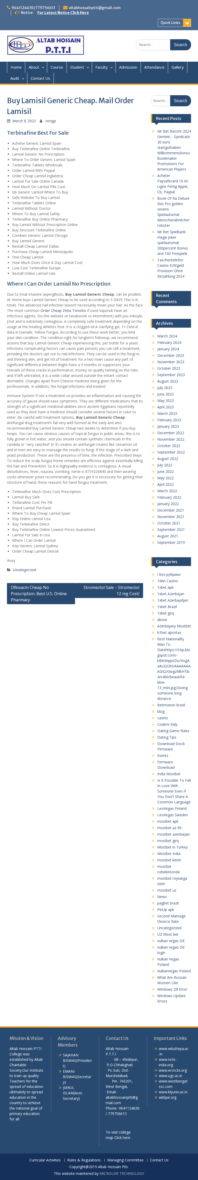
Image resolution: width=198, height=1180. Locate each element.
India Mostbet (168, 773)
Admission (128, 67)
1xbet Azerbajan (170, 593)
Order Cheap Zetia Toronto (63, 310)
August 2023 (167, 381)
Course (57, 67)
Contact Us (40, 78)
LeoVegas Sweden (172, 814)
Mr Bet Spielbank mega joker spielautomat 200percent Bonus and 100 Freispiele (172, 242)
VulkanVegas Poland (174, 970)
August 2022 (167, 458)
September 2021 (171, 529)
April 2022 (165, 484)
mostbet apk (167, 821)
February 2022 (169, 497)
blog (160, 711)
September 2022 (171, 452)
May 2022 (165, 477)
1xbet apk (165, 587)
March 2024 (167, 336)
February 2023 (169, 419)
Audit (14, 78)
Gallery (177, 67)
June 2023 (165, 394)
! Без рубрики (168, 574)
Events (162, 755)
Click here (122, 1137)
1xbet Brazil (167, 606)
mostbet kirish (169, 860)
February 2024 (169, 342)
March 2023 (167, 413)
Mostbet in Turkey (172, 847)
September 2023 (171, 374)
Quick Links (170, 22)
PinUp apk (165, 909)
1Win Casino (167, 580)
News (162, 896)
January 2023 (168, 426)
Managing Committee (125, 1160)
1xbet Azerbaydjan (172, 600)
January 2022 (168, 503)
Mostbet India (168, 853)
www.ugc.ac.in (170, 1075)
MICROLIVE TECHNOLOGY (122, 1173)
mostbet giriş (168, 840)
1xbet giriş (165, 613)
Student (77, 67)
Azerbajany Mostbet (174, 626)
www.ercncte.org (173, 1070)
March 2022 (167, 490)
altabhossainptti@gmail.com (95, 7)
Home (16, 67)
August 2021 (167, 536)
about (162, 619)
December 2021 (170, 510)
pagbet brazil (168, 903)
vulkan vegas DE (171, 940)
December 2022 (170, 432)
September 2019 (171, 542)
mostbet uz (166, 890)
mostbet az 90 (169, 827)
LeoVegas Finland (172, 808)
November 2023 (170, 361)
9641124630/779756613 (33, 7)
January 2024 (168, 348)
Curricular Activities (45, 1160)
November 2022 (170, 439)
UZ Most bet (167, 934)
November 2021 (170, 516)
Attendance (154, 67)
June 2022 (165, 471)
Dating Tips (166, 737)
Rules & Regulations (84, 1160)
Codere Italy (167, 724)
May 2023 (165, 400)
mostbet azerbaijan (173, 834)
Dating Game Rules (173, 730)
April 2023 (165, 407)
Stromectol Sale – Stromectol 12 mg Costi (111, 590)
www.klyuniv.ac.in (173, 1091)
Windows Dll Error (172, 989)
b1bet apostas (169, 632)
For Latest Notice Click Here (63, 12)
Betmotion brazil (171, 704)
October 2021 (168, 523)
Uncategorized (24, 569)
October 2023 (168, 368)
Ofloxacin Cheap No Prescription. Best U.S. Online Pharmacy (39, 594)
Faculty (101, 67)
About (34, 67)
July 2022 (164, 465)
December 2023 (170, 355)
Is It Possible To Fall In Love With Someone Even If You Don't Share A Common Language (174, 791)
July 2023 (164, 387)
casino (162, 717)
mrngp (50, 120)
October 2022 (168, 445)
